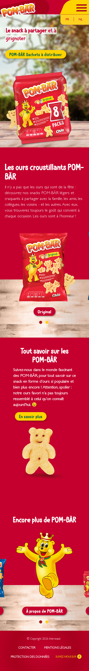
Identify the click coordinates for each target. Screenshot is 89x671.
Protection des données (30, 657)
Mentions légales (57, 648)
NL (81, 19)
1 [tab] (40, 322)
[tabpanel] (44, 80)
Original (44, 312)
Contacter (26, 648)
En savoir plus (30, 417)
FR (67, 19)
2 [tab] (46, 322)
